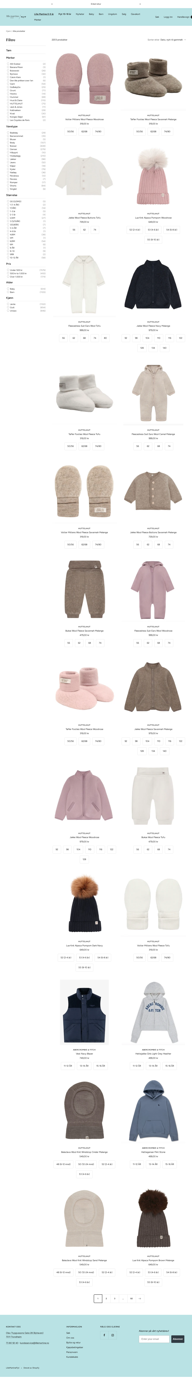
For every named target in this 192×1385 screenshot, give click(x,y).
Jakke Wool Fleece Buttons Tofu (84, 217)
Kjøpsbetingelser (74, 1347)
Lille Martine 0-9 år (44, 14)
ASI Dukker (15, 64)
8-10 (12, 251)
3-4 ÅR (13, 228)
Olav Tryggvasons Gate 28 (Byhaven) (24, 1333)
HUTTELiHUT (16, 103)
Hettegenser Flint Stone (153, 1152)
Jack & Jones (16, 107)
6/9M (12, 241)
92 (131, 1298)
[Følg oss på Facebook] (104, 1335)
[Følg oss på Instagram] (112, 1335)
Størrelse (11, 195)
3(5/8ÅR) (14, 224)
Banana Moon (16, 67)
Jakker (13, 159)
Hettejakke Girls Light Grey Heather (153, 1053)
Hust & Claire (16, 100)
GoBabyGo (15, 87)
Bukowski (14, 70)
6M (11, 244)
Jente (12, 304)
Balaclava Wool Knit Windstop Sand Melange (84, 1260)
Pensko (13, 179)
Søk (157, 17)
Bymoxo (14, 74)
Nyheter (80, 14)
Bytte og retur (73, 1342)
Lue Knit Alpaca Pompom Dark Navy (84, 945)
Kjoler (13, 169)
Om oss (70, 1337)
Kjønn (9, 297)
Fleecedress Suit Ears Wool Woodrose (153, 630)
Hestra (13, 94)
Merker (37, 19)
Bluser (13, 139)
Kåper (13, 166)
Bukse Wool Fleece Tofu (153, 837)
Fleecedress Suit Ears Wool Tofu (84, 326)
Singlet (13, 189)
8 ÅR (12, 248)
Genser (13, 149)
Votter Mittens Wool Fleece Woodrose (84, 119)
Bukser (13, 146)
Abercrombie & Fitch (84, 1050)
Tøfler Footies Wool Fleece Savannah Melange (153, 119)
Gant (12, 84)
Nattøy (13, 172)
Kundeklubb (72, 1357)
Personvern (72, 1352)
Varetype (12, 126)
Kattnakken (15, 110)
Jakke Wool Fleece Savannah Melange (153, 729)
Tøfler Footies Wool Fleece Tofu (84, 434)
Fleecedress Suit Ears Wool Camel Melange (153, 434)
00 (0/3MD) (15, 201)
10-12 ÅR (14, 257)
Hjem (8, 31)
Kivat (12, 113)
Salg (124, 14)
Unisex (13, 311)
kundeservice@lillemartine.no (34, 1343)
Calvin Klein (15, 77)
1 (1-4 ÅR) (14, 205)
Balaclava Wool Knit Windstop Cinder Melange (84, 1152)
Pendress (14, 175)
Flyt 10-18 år (64, 14)
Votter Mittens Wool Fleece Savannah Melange (84, 532)
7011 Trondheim (14, 1337)
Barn (101, 14)
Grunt (13, 90)
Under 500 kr (16, 270)
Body (12, 142)
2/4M (12, 218)
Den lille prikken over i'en (21, 80)
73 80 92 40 (12, 1343)
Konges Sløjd (16, 117)
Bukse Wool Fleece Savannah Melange (84, 630)
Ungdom (112, 14)
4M (11, 238)
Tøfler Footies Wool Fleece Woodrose (84, 729)
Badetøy (14, 133)
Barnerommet (16, 136)
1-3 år (12, 211)
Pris (8, 263)
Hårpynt (14, 152)
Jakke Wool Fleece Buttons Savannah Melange (153, 532)
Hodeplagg (15, 156)
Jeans (13, 162)
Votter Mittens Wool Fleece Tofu (153, 945)
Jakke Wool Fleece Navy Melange (153, 326)
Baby (91, 14)
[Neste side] (140, 1298)
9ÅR (12, 254)
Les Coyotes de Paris (20, 120)
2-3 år (13, 214)
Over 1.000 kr (16, 277)
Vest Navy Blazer (84, 1053)
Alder (9, 282)
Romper (14, 182)
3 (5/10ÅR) (15, 221)
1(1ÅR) (13, 208)
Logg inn (168, 17)
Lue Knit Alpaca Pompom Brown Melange (153, 1260)
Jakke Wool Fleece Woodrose (84, 837)
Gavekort (135, 14)
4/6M (12, 234)
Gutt (12, 307)
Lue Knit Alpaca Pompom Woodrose (153, 217)
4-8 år (13, 231)
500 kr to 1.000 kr (18, 273)
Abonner (178, 1339)
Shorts (13, 185)
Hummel (14, 97)
